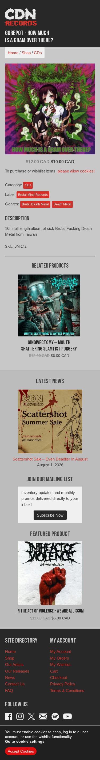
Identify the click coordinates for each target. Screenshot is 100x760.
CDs (38, 52)
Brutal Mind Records (33, 195)
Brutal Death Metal (35, 204)
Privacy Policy (62, 684)
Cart (54, 671)
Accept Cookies (21, 751)
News (10, 677)
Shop (26, 52)
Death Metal (62, 204)
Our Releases (17, 671)
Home (13, 52)
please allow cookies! (76, 171)
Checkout (58, 677)
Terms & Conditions (67, 690)
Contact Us (15, 684)
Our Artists (14, 664)
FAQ (9, 690)
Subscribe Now (50, 515)
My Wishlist (60, 664)
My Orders (59, 658)
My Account (60, 651)
